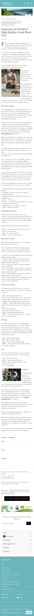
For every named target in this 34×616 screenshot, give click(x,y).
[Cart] (28, 3)
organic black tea (7, 24)
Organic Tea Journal (11, 19)
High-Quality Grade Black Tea (11, 22)
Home (2, 19)
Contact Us (4, 586)
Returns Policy (5, 577)
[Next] (29, 15)
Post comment (7, 477)
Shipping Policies (6, 570)
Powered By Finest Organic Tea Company (11, 612)
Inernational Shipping (7, 589)
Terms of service (5, 572)
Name (3, 441)
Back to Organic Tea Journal (18, 498)
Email (3, 450)
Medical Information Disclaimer (10, 584)
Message (4, 458)
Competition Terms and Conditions (11, 582)
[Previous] (26, 15)
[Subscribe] (28, 523)
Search (3, 563)
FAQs (2, 565)
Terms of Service (11, 483)
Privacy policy (5, 567)
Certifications (5, 579)
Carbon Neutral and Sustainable (10, 574)
